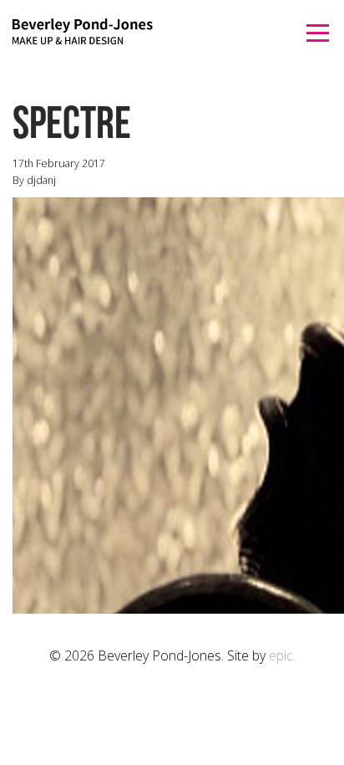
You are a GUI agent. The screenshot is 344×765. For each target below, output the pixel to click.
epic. (282, 655)
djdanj (41, 180)
